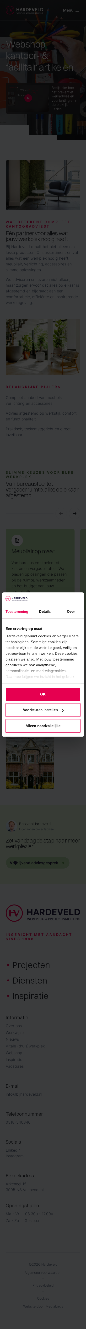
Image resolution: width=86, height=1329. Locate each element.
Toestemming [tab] (16, 611)
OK (43, 694)
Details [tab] (45, 611)
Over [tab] (71, 611)
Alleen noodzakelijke (43, 726)
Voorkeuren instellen (40, 710)
